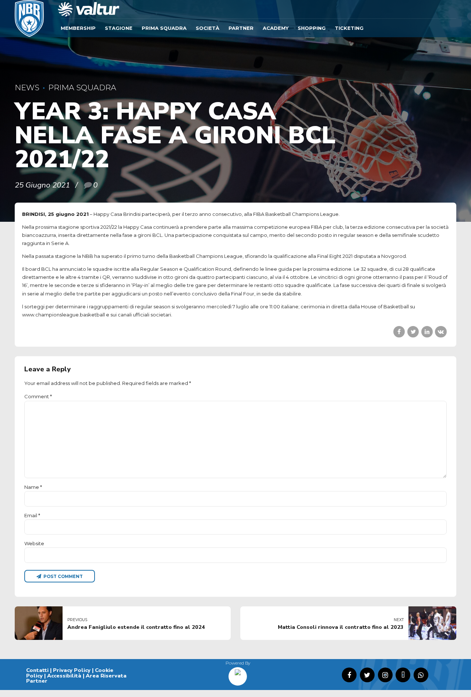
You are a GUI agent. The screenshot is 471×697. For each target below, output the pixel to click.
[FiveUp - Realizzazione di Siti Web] (238, 673)
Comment (38, 396)
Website (34, 543)
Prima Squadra (164, 28)
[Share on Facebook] (399, 331)
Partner (241, 28)
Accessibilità (64, 675)
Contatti (37, 670)
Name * (33, 487)
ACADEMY (275, 28)
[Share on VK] (440, 331)
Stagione (118, 28)
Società (207, 28)
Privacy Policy (72, 670)
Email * (32, 515)
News (27, 87)
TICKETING (349, 28)
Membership (78, 28)
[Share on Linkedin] (427, 331)
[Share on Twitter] (413, 331)
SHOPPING (312, 28)
